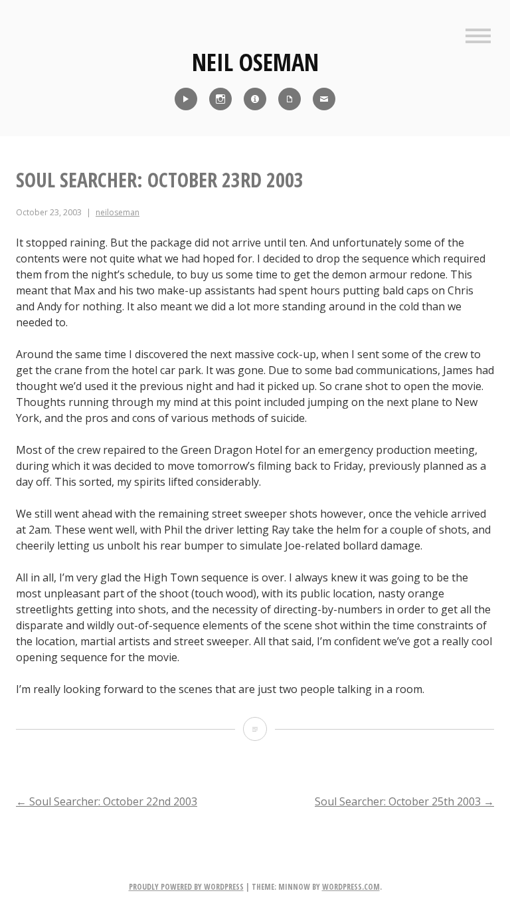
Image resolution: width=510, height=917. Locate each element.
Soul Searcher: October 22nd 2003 (106, 801)
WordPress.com (351, 886)
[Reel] (186, 99)
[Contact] (324, 99)
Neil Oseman (255, 62)
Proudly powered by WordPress (186, 886)
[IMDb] (255, 99)
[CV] (289, 99)
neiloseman (117, 212)
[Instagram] (220, 99)
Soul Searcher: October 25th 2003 (404, 801)
